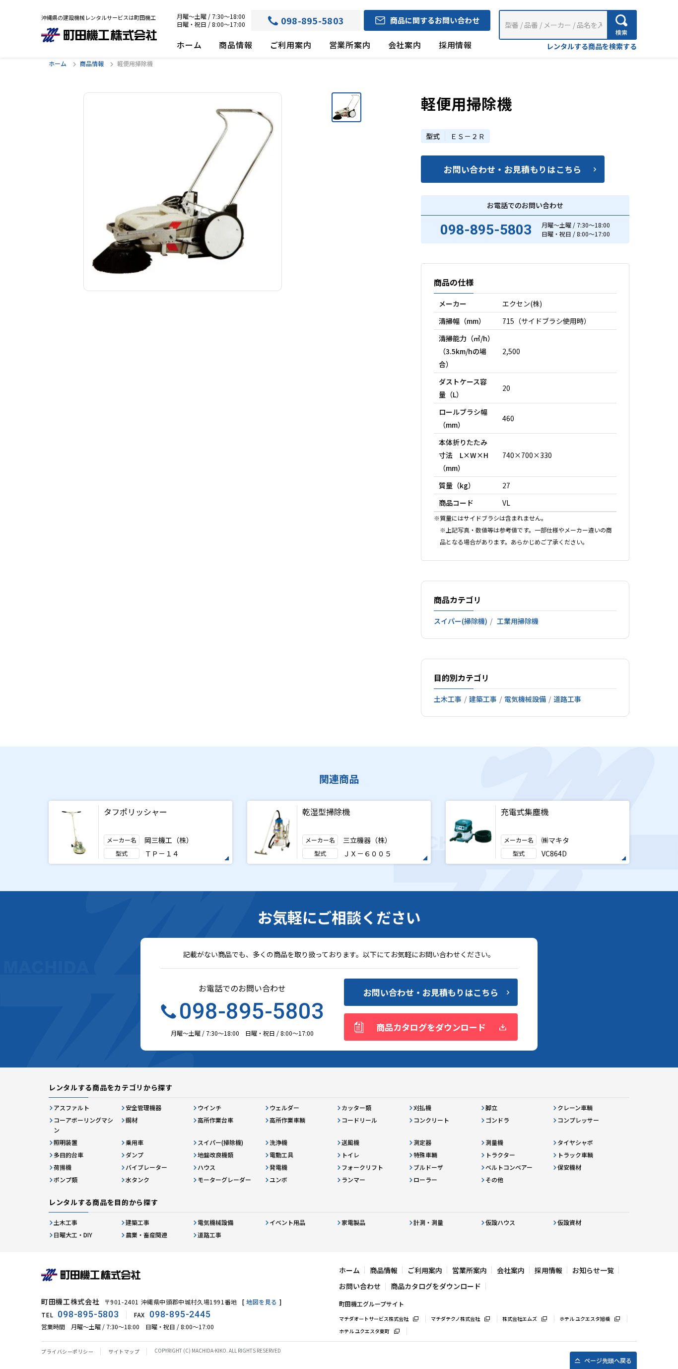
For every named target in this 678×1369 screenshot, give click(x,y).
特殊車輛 (425, 1154)
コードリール (359, 1120)
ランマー (353, 1179)
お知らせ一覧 (593, 1270)
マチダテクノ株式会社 (455, 1318)
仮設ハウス (500, 1222)
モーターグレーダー (224, 1179)
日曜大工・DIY (73, 1234)
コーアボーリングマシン (83, 1125)
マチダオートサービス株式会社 (373, 1318)
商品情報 (235, 45)
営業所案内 (350, 45)
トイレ (350, 1154)
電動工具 (281, 1154)
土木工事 (448, 699)
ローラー (425, 1179)
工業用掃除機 (518, 621)
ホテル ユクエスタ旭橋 (584, 1318)
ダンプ (134, 1154)
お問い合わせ (360, 1286)
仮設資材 (569, 1222)
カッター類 (356, 1107)
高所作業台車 (215, 1120)
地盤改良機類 (215, 1154)
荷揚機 (62, 1167)
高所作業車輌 (287, 1120)
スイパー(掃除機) (460, 621)
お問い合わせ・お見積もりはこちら (512, 169)
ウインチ (209, 1107)
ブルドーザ (428, 1167)
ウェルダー (284, 1107)
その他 (494, 1179)
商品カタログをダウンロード (431, 1027)
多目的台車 (68, 1154)
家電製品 (353, 1222)
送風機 (350, 1142)
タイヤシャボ (575, 1142)
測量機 (494, 1142)
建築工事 (483, 699)
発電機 (278, 1167)
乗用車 (134, 1142)
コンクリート (431, 1120)
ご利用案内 (291, 45)
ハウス (206, 1167)
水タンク (137, 1179)
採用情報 (455, 45)
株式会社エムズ (519, 1318)
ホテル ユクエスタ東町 (364, 1331)
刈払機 (422, 1107)
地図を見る (261, 1301)
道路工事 (567, 699)
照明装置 (65, 1142)
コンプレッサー (578, 1120)
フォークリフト (362, 1167)
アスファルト (71, 1107)
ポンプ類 (65, 1179)
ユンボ (278, 1179)
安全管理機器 (143, 1107)
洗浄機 (278, 1142)
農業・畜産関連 (146, 1234)
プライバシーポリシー (67, 1351)
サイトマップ (123, 1351)
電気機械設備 (525, 699)
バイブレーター (146, 1167)
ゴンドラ (497, 1120)
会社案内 (404, 45)
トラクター (500, 1154)
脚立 (491, 1107)
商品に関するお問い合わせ (434, 20)
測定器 (422, 1142)
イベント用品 (287, 1222)
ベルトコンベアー (509, 1167)
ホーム (189, 45)
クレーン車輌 (575, 1107)
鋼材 (131, 1120)
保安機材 (569, 1167)
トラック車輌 (575, 1154)
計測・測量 (428, 1222)
